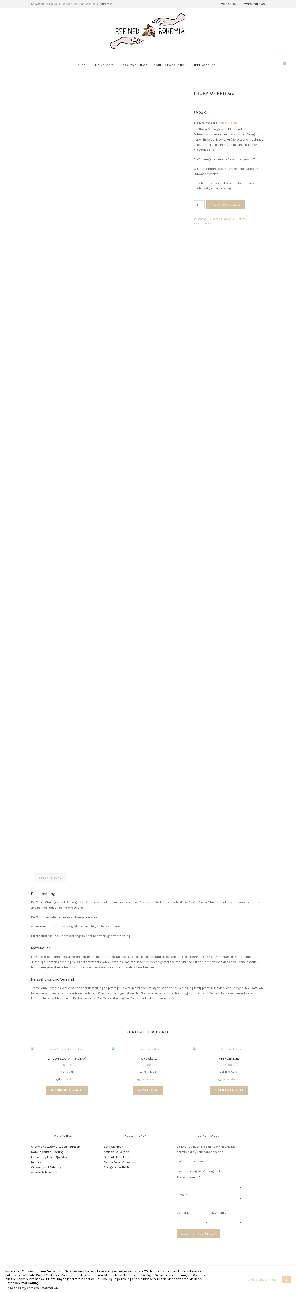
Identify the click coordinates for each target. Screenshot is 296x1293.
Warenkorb (254, 4)
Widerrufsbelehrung (45, 1172)
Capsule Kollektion (117, 1157)
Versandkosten (228, 122)
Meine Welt (104, 65)
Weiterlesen (148, 1090)
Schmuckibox (113, 1147)
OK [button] (286, 1279)
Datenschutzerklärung (47, 1152)
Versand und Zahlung (46, 1167)
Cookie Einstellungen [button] (262, 1280)
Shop (81, 65)
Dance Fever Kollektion (120, 1162)
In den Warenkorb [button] (229, 1090)
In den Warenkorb (225, 204)
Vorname (183, 1212)
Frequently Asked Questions (50, 1157)
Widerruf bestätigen (198, 1233)
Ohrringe (242, 218)
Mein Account (230, 4)
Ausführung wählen (67, 1090)
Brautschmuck (135, 65)
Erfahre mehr (105, 4)
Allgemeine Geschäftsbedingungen (55, 1147)
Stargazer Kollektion (118, 1167)
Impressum (39, 1162)
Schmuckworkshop (170, 65)
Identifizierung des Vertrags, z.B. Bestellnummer (199, 1174)
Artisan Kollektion (116, 1152)
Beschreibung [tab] (50, 877)
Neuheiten (214, 218)
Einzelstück (228, 218)
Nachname (219, 1212)
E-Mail (182, 1195)
